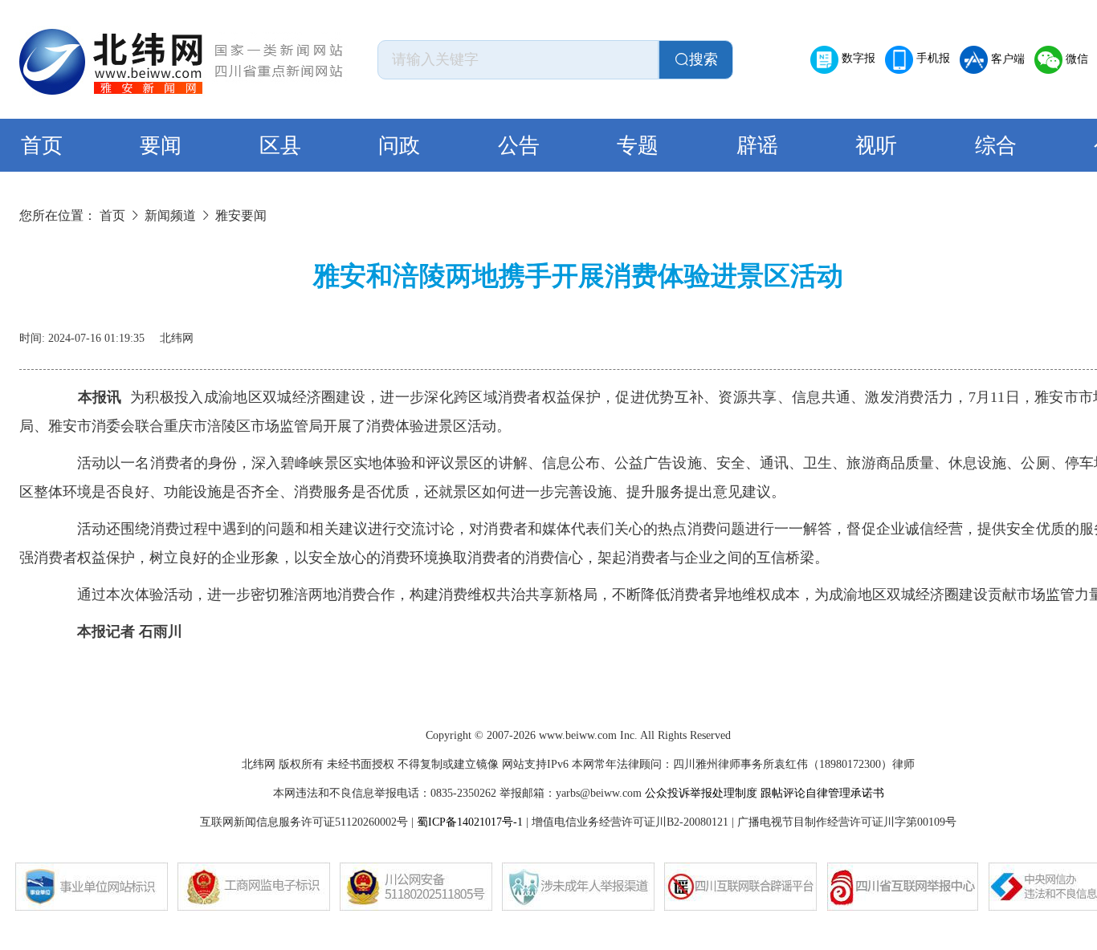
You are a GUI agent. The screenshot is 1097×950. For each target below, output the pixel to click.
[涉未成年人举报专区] (578, 887)
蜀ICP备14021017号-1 (470, 822)
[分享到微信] (1050, 332)
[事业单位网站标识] (91, 887)
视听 (876, 145)
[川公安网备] (416, 887)
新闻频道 (170, 215)
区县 (280, 145)
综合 (996, 145)
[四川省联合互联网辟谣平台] (740, 887)
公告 (519, 145)
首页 (42, 145)
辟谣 (757, 145)
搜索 (703, 59)
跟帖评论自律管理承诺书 (822, 793)
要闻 (160, 145)
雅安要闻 (241, 215)
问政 (399, 145)
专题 (638, 145)
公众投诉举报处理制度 (701, 793)
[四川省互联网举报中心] (902, 887)
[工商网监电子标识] (253, 887)
